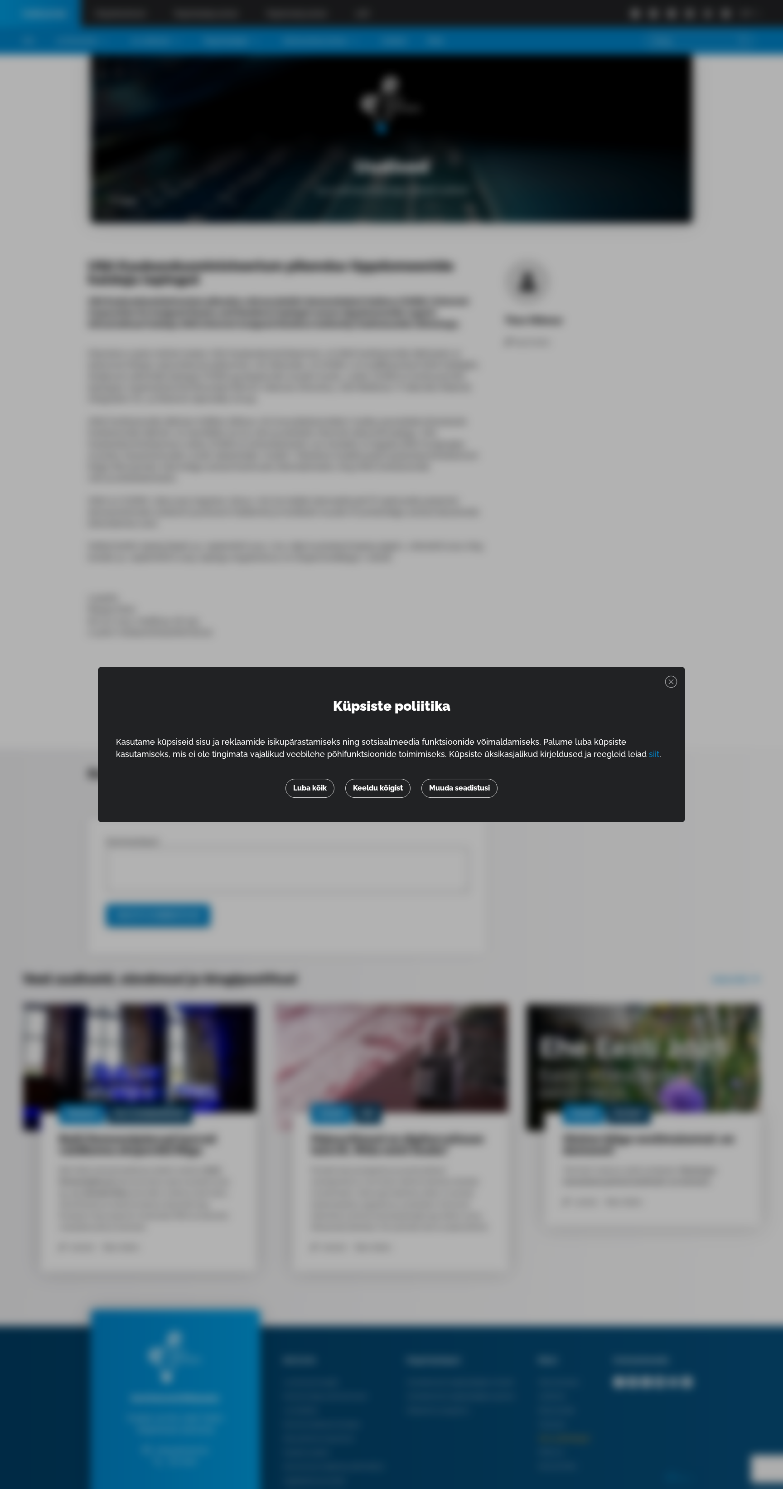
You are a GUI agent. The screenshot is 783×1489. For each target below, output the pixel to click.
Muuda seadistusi (459, 788)
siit (654, 754)
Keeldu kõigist (378, 788)
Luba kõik (310, 788)
